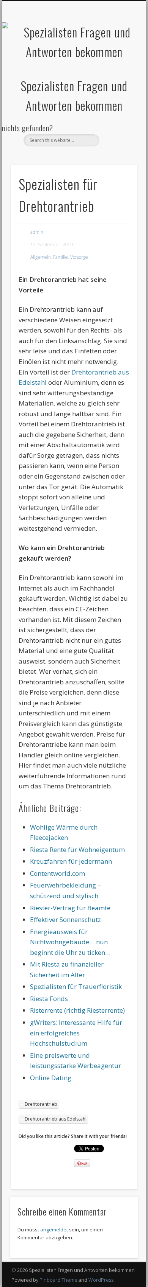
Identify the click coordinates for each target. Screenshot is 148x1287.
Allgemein (40, 257)
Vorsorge (79, 257)
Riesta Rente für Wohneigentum (77, 849)
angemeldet (54, 1229)
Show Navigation (118, 68)
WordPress (100, 1279)
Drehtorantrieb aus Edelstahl (56, 1119)
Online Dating (50, 1077)
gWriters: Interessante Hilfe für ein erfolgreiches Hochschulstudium (76, 1033)
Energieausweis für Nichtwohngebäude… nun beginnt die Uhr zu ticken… (70, 942)
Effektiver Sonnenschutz (65, 919)
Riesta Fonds (49, 998)
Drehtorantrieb (41, 1104)
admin (36, 232)
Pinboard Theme (58, 1279)
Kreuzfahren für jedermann (71, 861)
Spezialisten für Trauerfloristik (76, 986)
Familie (60, 257)
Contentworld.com (57, 873)
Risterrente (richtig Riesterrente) (77, 1010)
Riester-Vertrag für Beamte (70, 907)
